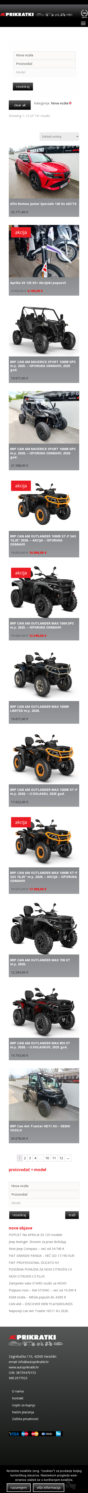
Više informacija (48, 1487)
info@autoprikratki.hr (33, 1362)
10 (47, 1158)
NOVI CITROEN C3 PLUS (27, 1276)
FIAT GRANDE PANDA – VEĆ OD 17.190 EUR (41, 1255)
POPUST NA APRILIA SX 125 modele (35, 1235)
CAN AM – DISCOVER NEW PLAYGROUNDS (41, 1304)
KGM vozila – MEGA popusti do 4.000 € (37, 1297)
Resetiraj (23, 86)
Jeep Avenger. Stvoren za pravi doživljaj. (38, 1242)
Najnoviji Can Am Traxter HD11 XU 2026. (39, 1311)
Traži (72, 1215)
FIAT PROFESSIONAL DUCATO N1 (34, 1262)
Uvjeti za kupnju (23, 1405)
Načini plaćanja (23, 1412)
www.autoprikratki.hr (24, 1367)
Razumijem (19, 1487)
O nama (18, 1391)
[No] (70, 1486)
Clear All (19, 105)
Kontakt (17, 1398)
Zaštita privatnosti (25, 1419)
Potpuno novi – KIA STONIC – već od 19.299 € (42, 1290)
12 (61, 1158)
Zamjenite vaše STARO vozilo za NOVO (38, 1283)
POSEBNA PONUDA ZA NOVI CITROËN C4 (40, 1269)
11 (54, 1158)
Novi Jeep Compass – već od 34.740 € (36, 1249)
